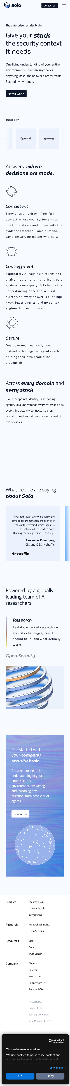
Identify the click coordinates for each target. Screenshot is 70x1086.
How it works (16, 93)
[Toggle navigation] (64, 5)
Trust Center (35, 953)
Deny (50, 1076)
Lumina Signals (37, 908)
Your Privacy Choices (40, 1021)
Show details (56, 1068)
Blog (31, 940)
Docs (31, 947)
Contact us (49, 5)
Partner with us (37, 983)
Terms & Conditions (39, 1014)
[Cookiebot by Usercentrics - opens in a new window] (49, 1041)
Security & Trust (37, 989)
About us (34, 963)
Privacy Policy (36, 1008)
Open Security (36, 931)
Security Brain (36, 902)
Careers (33, 970)
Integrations (35, 914)
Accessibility (35, 1001)
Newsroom (35, 976)
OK (20, 1076)
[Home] (12, 5)
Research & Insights (39, 924)
